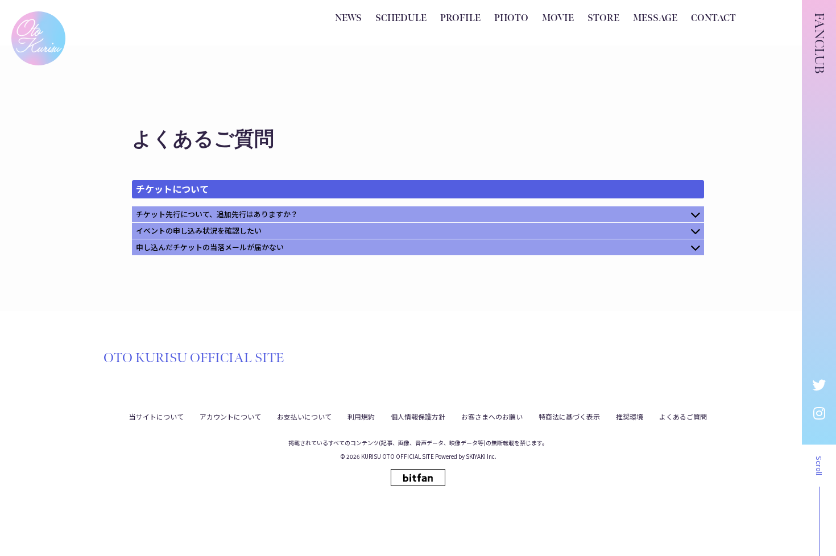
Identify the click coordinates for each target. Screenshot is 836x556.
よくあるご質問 (683, 416)
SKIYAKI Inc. (481, 456)
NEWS (348, 18)
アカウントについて (230, 416)
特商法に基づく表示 (569, 416)
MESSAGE (655, 18)
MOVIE (558, 18)
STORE (603, 18)
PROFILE (460, 18)
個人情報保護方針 (418, 416)
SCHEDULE (401, 18)
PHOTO (511, 18)
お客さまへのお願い (492, 416)
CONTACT (713, 18)
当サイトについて (156, 416)
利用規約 (361, 416)
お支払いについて (304, 416)
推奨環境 (629, 416)
